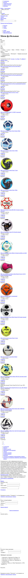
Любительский (5, 53)
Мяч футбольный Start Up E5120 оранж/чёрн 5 (11, 75)
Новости (5, 447)
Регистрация (7, 8)
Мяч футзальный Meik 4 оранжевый (9, 296)
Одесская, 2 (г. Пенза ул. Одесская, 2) (10, 558)
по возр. (13, 58)
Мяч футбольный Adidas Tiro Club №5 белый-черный (13, 430)
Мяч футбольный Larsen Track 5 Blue (9, 150)
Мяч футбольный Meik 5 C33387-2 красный (11, 112)
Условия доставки (7, 452)
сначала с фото (4, 60)
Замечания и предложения (9, 450)
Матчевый (13, 53)
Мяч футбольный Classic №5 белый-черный (11, 232)
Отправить (3, 489)
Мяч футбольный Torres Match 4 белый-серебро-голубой (14, 253)
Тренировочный (6, 55)
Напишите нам (4, 15)
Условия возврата (7, 454)
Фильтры (3, 62)
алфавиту (23, 58)
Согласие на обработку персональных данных (14, 456)
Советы (5, 451)
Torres (6, 51)
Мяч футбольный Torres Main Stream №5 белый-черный (13, 317)
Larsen (8, 49)
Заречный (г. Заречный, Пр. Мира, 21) (11, 557)
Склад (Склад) (5, 561)
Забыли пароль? (4, 507)
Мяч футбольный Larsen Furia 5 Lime (9, 170)
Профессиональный (22, 53)
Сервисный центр (7, 3)
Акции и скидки (7, 4)
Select (2, 51)
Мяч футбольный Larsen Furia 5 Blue (9, 190)
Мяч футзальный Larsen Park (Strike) (9, 356)
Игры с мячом (6, 31)
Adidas (3, 49)
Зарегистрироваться (14, 510)
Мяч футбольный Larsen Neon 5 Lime (9, 338)
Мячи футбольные (7, 32)
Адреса (2, 17)
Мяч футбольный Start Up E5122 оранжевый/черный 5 (13, 83)
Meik (13, 49)
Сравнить (3, 68)
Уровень (2, 52)
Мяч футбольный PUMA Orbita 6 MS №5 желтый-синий (14, 376)
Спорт (4, 30)
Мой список (3, 18)
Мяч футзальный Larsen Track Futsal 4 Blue (10, 130)
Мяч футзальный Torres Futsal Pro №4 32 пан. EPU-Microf (14, 387)
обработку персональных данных (8, 496)
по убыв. (17, 58)
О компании (6, 1)
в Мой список (5, 67)
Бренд (2, 48)
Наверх (2, 481)
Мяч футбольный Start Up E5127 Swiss (9, 92)
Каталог (5, 2)
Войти (2, 8)
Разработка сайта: (5, 474)
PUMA (17, 49)
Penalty (22, 49)
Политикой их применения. (7, 478)
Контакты (5, 6)
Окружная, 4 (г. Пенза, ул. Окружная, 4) (11, 560)
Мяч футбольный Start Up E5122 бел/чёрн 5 (11, 66)
